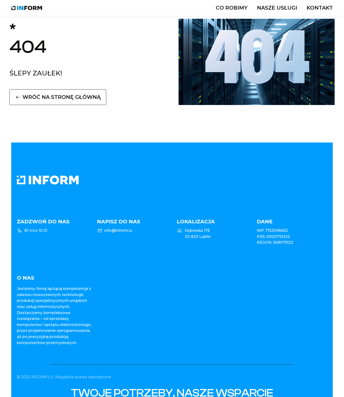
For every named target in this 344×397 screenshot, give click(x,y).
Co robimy (232, 8)
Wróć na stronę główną (61, 97)
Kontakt (320, 8)
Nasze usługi (277, 8)
